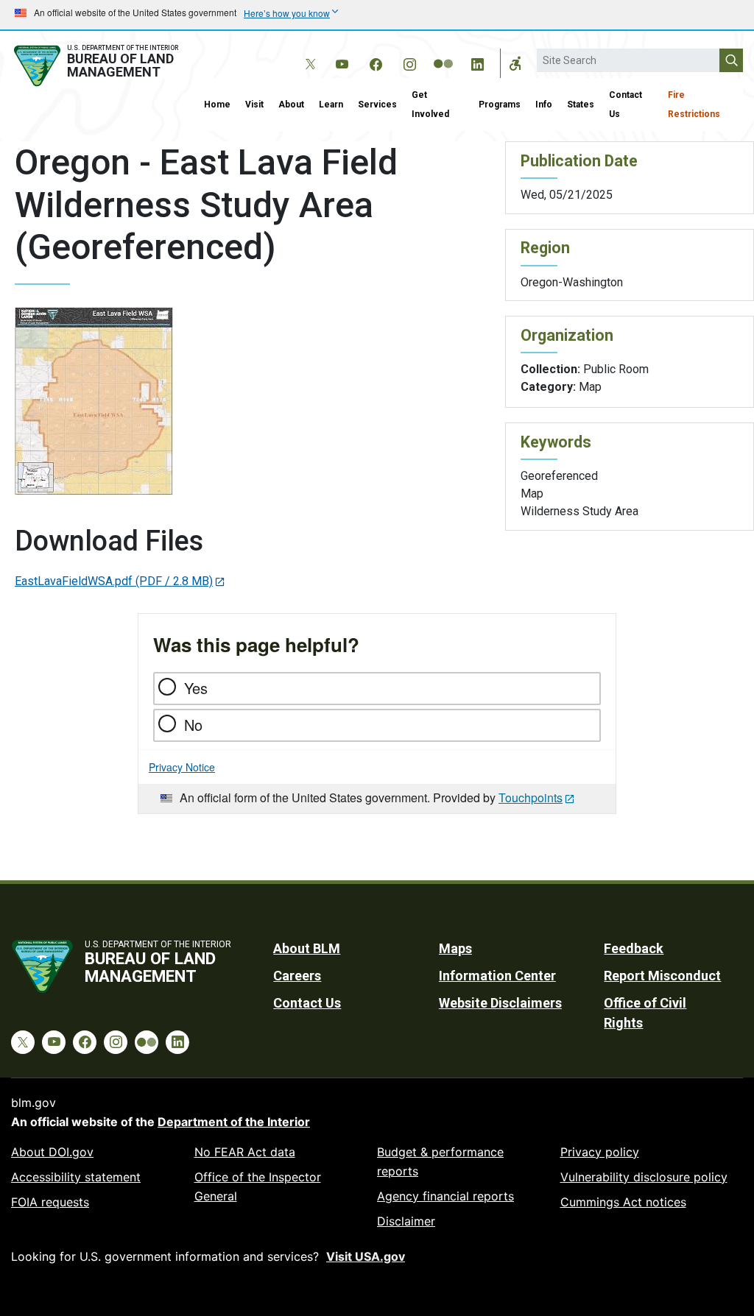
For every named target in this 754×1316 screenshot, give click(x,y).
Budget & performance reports (440, 1161)
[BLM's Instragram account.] (409, 62)
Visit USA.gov (365, 1256)
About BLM (306, 948)
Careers (297, 975)
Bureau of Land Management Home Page (98, 66)
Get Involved (430, 104)
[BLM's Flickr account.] (443, 53)
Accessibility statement (76, 1177)
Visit (254, 104)
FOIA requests (50, 1202)
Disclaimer (406, 1221)
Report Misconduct (662, 975)
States (580, 104)
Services (377, 104)
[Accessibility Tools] (515, 63)
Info (543, 104)
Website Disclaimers (500, 1003)
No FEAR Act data (244, 1152)
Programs (500, 104)
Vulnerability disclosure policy (643, 1177)
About (291, 104)
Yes (196, 687)
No (193, 724)
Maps (455, 948)
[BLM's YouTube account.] (341, 62)
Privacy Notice (182, 767)
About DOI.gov (52, 1152)
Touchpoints (530, 797)
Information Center (497, 975)
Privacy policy (599, 1152)
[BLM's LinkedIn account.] (477, 62)
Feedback (633, 948)
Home (217, 104)
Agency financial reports (445, 1196)
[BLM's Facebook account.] (375, 62)
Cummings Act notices (623, 1202)
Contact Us (625, 104)
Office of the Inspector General (257, 1186)
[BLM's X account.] (308, 53)
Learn (331, 104)
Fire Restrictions (694, 104)
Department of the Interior (234, 1121)
